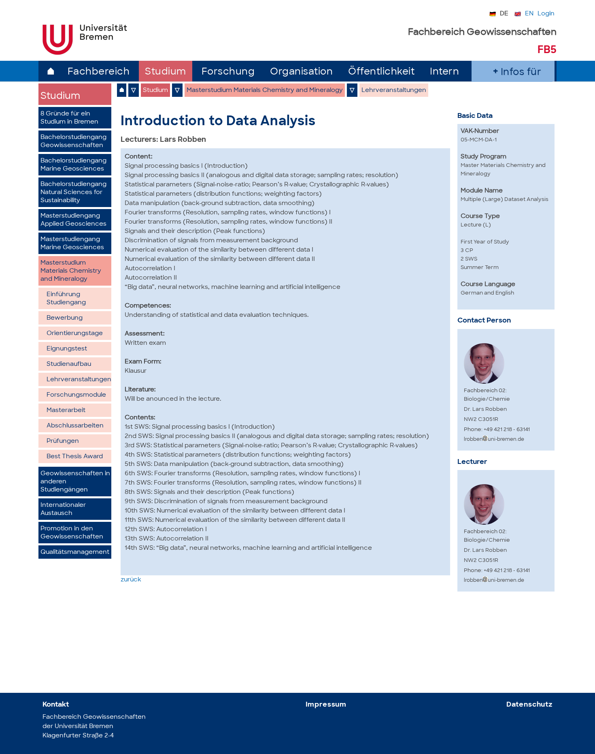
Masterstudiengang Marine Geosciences (72, 244)
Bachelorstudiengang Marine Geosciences (73, 165)
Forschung (228, 72)
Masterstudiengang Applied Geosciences (73, 220)
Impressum (326, 704)
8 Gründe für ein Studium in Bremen (69, 118)
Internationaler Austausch (63, 509)
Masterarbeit (66, 411)
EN (529, 14)
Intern (444, 72)
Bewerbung (65, 318)
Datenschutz (529, 704)
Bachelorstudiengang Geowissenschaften (73, 142)
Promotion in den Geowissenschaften (71, 533)
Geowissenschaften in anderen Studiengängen (75, 482)
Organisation (301, 72)
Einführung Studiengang (66, 299)
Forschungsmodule (76, 395)
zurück (131, 580)
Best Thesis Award (75, 457)
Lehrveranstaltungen (79, 380)
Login (546, 14)
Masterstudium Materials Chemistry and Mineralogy (70, 271)
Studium (165, 72)
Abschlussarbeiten (75, 426)
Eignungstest (67, 349)
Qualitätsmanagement (74, 552)
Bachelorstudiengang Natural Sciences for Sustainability (73, 193)
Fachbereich (99, 72)
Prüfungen (63, 441)
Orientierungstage (75, 334)
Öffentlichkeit (381, 72)
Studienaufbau (69, 364)
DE (504, 14)
